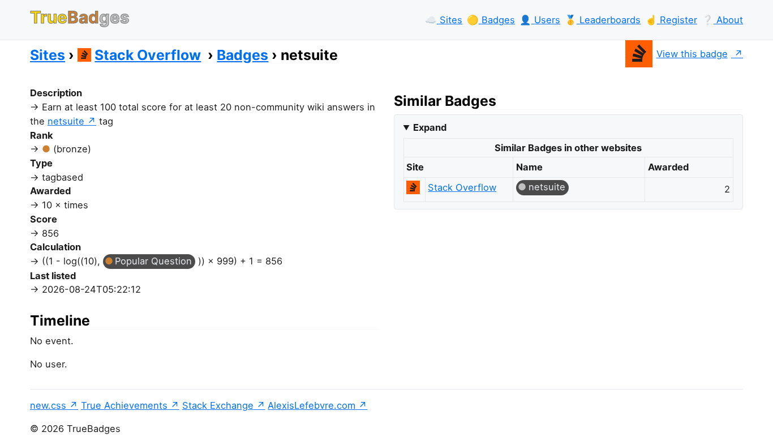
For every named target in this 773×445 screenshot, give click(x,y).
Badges (242, 54)
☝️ (671, 19)
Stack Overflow (148, 54)
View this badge (692, 53)
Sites (47, 54)
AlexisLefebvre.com (311, 405)
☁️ (443, 19)
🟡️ (491, 19)
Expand (429, 127)
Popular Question (153, 261)
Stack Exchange (218, 405)
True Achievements (124, 405)
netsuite (66, 121)
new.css (48, 405)
